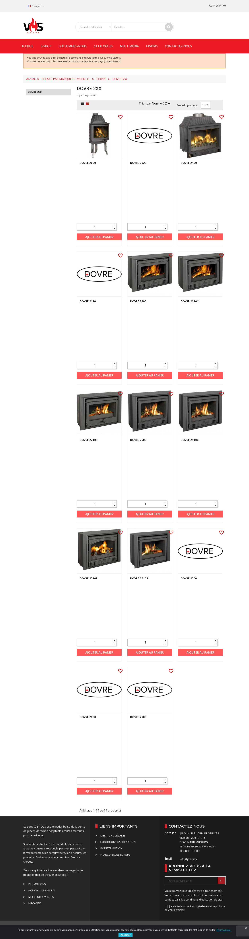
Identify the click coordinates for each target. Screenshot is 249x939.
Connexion (216, 5)
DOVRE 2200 (138, 301)
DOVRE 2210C (190, 301)
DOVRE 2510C (190, 440)
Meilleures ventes (41, 897)
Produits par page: (187, 105)
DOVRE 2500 (138, 440)
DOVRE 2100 (189, 163)
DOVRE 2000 (88, 163)
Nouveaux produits (42, 890)
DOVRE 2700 (189, 578)
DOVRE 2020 (138, 163)
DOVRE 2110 (88, 301)
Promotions (37, 884)
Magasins (34, 903)
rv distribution (111, 848)
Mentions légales (112, 835)
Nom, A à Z (161, 104)
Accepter (125, 935)
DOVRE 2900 (138, 717)
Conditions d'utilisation (118, 842)
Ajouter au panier (99, 237)
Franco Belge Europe (115, 854)
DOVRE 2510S (139, 578)
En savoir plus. (224, 930)
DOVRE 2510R (89, 578)
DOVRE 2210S (88, 440)
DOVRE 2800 (88, 717)
